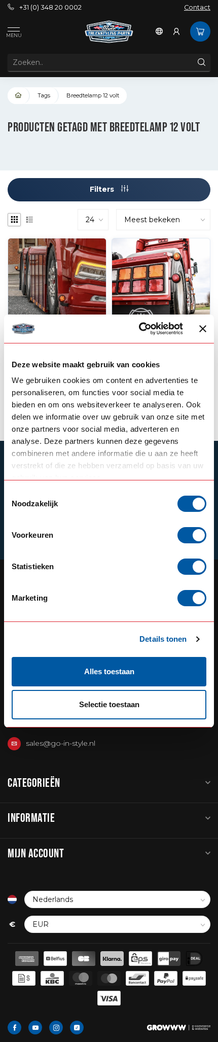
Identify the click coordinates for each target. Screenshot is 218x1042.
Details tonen (163, 639)
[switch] (191, 535)
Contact (197, 7)
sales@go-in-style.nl (60, 743)
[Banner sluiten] (202, 328)
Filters (103, 189)
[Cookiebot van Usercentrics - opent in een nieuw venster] (139, 328)
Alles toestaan (109, 671)
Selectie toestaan (109, 704)
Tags (44, 95)
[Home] (19, 95)
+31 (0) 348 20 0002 (50, 7)
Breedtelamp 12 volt (92, 95)
